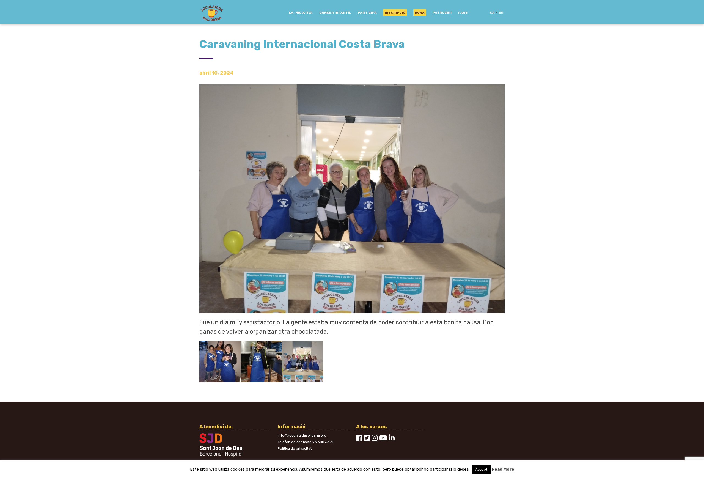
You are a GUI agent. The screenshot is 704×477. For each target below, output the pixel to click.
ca (492, 13)
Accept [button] (481, 469)
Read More (503, 469)
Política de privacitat (295, 448)
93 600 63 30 (323, 442)
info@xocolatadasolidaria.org (302, 435)
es (501, 13)
